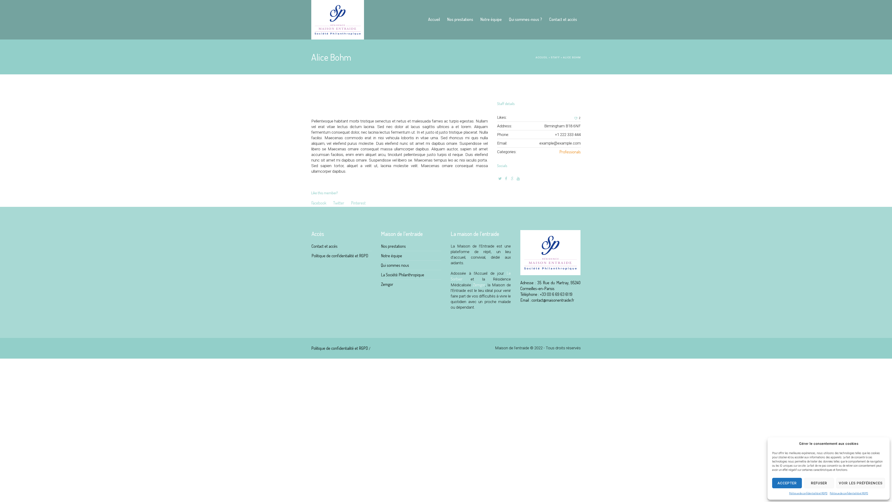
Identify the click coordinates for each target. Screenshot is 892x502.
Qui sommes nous (395, 265)
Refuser (819, 483)
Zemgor (387, 284)
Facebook (318, 202)
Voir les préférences (860, 483)
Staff (555, 57)
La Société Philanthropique (402, 274)
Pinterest (358, 202)
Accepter (787, 483)
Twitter (338, 202)
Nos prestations (393, 246)
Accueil (542, 57)
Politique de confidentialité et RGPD (808, 493)
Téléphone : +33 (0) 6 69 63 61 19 (546, 294)
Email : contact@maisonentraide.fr (547, 300)
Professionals (570, 151)
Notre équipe (391, 255)
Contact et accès (325, 246)
